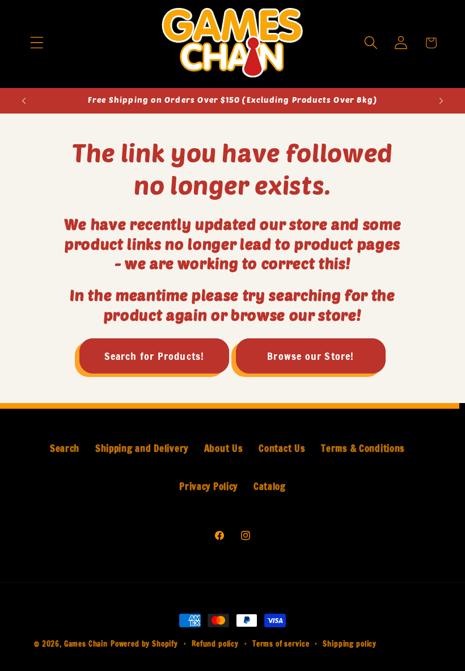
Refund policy (215, 644)
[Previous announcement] (23, 100)
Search (64, 448)
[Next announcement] (441, 100)
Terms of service (280, 644)
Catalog (269, 486)
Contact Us (282, 448)
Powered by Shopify (144, 644)
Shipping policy (350, 644)
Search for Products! (154, 356)
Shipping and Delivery (141, 448)
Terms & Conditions (363, 448)
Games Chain (86, 644)
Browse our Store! (310, 356)
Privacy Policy (208, 486)
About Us (223, 448)
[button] (37, 43)
